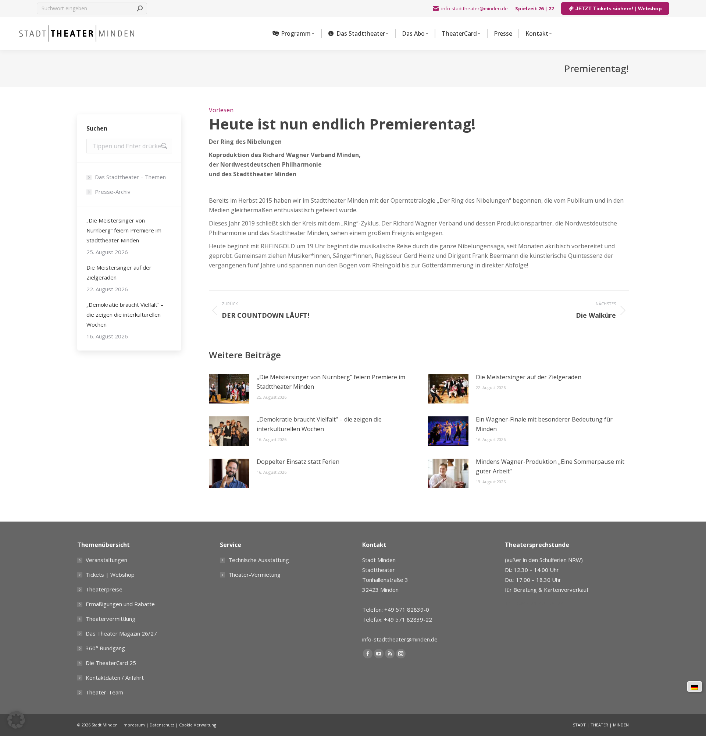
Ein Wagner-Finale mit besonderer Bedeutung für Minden (544, 424)
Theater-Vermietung (254, 574)
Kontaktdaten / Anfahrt (115, 677)
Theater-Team (104, 692)
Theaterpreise (104, 589)
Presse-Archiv (113, 191)
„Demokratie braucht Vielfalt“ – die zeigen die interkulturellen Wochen (319, 424)
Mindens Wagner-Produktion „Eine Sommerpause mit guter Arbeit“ (550, 466)
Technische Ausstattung (258, 559)
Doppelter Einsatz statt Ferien (298, 462)
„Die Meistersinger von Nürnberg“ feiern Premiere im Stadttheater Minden (331, 382)
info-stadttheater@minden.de (474, 8)
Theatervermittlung (110, 618)
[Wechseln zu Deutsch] (695, 686)
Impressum (133, 725)
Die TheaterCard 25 (111, 662)
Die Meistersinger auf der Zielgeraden (528, 377)
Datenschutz (162, 725)
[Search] (140, 8)
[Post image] (229, 388)
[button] (16, 720)
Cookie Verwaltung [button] (197, 725)
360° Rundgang (105, 648)
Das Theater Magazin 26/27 (121, 633)
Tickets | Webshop (110, 574)
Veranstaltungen (106, 559)
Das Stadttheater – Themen (130, 177)
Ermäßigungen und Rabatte (120, 604)
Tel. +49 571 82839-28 (534, 603)
